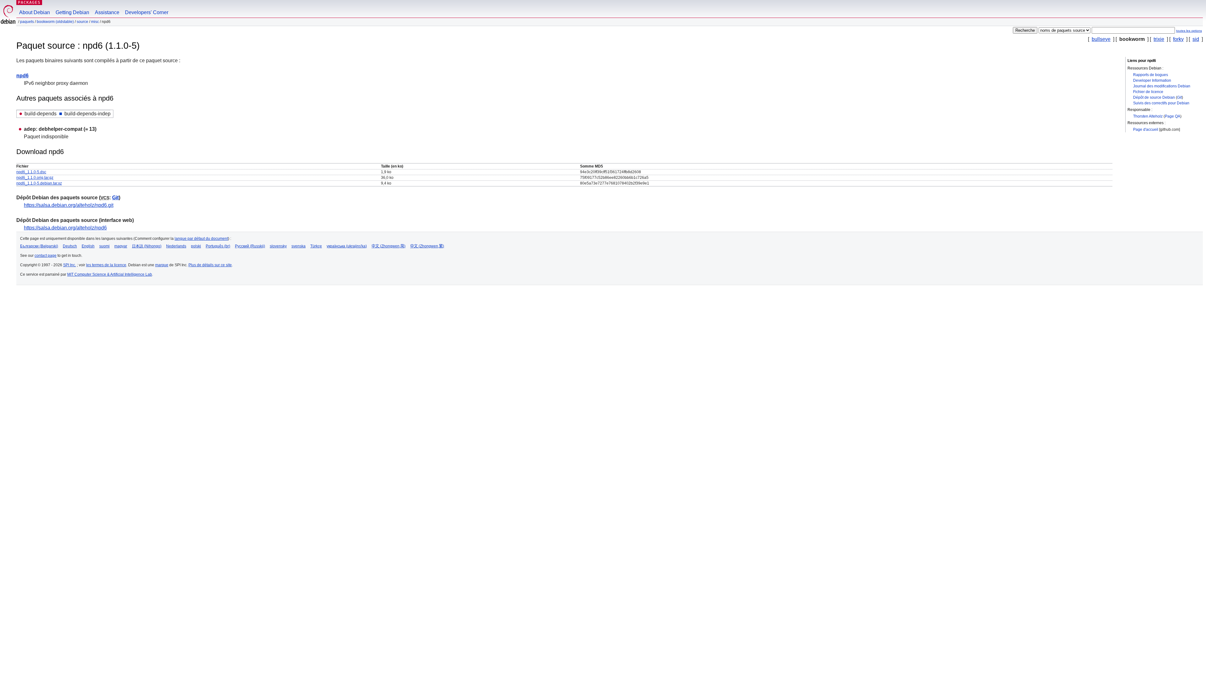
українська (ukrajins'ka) (347, 246)
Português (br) (218, 246)
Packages (29, 2)
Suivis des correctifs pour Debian (1161, 103)
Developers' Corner (146, 12)
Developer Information (1152, 80)
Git (1179, 97)
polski (196, 246)
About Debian (34, 12)
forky (1178, 39)
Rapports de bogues (1150, 75)
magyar (120, 246)
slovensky (278, 246)
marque (161, 265)
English (88, 246)
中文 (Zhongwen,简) (388, 246)
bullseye (1101, 39)
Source (82, 21)
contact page (46, 255)
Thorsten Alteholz (1148, 116)
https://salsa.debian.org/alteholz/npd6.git (68, 205)
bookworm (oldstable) (55, 21)
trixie (1159, 39)
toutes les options (1189, 30)
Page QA (1172, 116)
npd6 (22, 75)
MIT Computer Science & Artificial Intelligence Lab (109, 274)
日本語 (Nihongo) (146, 246)
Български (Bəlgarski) (39, 246)
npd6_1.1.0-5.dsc (31, 172)
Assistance (107, 12)
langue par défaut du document (201, 238)
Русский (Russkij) (250, 246)
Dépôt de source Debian (1154, 97)
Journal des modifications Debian (1161, 86)
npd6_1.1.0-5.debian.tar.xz (39, 183)
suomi (104, 246)
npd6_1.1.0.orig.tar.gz (34, 177)
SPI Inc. (69, 265)
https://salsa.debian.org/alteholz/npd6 (65, 227)
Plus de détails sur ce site (210, 265)
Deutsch (70, 246)
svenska (298, 246)
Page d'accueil (1145, 129)
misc (95, 21)
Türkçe (316, 246)
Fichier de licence (1148, 92)
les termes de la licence (106, 265)
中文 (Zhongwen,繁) (427, 246)
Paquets (27, 21)
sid (1195, 39)
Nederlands (176, 246)
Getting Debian (72, 12)
